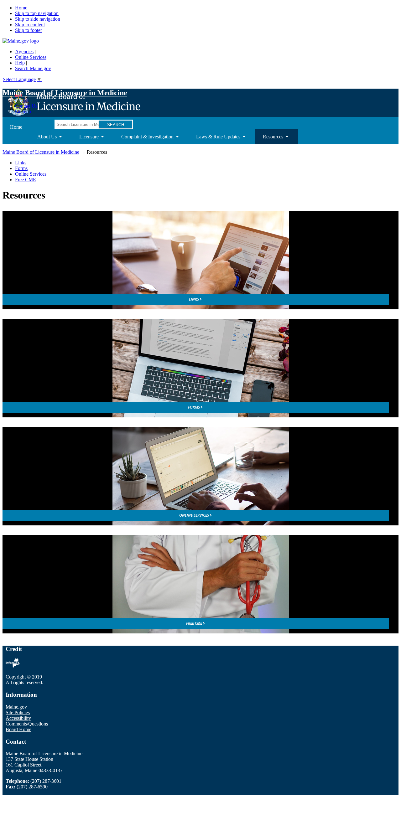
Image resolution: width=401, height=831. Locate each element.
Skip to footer (28, 30)
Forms (21, 168)
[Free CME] (200, 584)
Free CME (25, 179)
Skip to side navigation (37, 19)
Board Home (18, 729)
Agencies (24, 51)
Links (20, 162)
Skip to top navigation (37, 13)
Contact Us (26, 106)
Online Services (30, 57)
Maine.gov (16, 707)
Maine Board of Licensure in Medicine (65, 93)
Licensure (85, 139)
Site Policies (18, 712)
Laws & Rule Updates (214, 139)
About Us (43, 139)
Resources (269, 139)
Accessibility (18, 718)
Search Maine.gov (33, 68)
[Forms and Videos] (200, 368)
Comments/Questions (27, 723)
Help (20, 62)
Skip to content (30, 24)
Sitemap (23, 111)
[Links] (200, 260)
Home (21, 7)
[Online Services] (200, 476)
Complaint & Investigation (144, 139)
